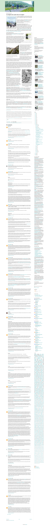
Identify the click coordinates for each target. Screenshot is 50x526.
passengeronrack (38, 441)
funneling (36, 416)
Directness (35, 190)
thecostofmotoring (39, 433)
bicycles (38, 361)
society (42, 379)
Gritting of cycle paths (36, 200)
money (41, 373)
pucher (37, 401)
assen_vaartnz (36, 389)
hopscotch (39, 453)
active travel (37, 446)
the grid (42, 419)
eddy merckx (40, 451)
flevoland (42, 427)
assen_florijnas (35, 412)
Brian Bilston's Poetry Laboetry (38, 334)
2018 (35, 117)
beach (35, 405)
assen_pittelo (35, 423)
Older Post (31, 519)
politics (42, 388)
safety (41, 362)
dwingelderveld (35, 427)
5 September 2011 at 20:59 (11, 211)
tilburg (42, 433)
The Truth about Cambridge (37, 264)
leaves (37, 428)
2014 (35, 121)
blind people (38, 405)
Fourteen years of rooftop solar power (38, 342)
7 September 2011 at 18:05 (11, 370)
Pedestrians (35, 164)
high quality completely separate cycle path (11, 70)
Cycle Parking (35, 210)
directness (41, 360)
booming (40, 436)
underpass (42, 393)
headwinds (42, 416)
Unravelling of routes (36, 185)
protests (42, 441)
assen (35, 354)
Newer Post (7, 519)
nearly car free (41, 418)
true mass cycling (17, 85)
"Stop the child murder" (37, 177)
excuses (43, 365)
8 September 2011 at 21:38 (11, 463)
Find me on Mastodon (36, 287)
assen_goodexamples (37, 358)
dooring (35, 451)
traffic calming (39, 420)
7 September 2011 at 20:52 (11, 383)
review (42, 368)
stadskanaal (42, 460)
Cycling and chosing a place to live (39, 131)
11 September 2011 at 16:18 (11, 504)
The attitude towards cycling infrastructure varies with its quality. (40, 60)
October (36, 126)
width (34, 421)
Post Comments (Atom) (11, 520)
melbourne (38, 418)
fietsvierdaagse (40, 415)
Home (19, 519)
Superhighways (36, 180)
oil (37, 429)
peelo (41, 429)
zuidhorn (39, 445)
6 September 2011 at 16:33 (11, 271)
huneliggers (35, 367)
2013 (35, 122)
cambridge (41, 364)
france (43, 415)
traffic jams (43, 420)
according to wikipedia (25, 258)
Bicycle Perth (36, 307)
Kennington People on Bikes (38, 312)
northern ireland (35, 457)
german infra (42, 406)
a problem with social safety (17, 117)
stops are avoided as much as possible (16, 276)
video (37, 355)
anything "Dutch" (38, 231)
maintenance (37, 373)
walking (43, 462)
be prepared (38, 447)
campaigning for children (39, 371)
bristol (42, 423)
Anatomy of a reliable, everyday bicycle (40, 90)
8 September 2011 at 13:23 (11, 436)
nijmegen (35, 429)
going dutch (35, 375)
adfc (43, 434)
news (39, 379)
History (35, 186)
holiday (39, 375)
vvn (34, 434)
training (38, 402)
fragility (35, 406)
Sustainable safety (36, 169)
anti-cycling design (39, 394)
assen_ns (43, 404)
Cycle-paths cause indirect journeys (38, 255)
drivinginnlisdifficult (36, 414)
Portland (23, 482)
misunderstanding (36, 408)
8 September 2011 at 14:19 (11, 446)
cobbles (40, 449)
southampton (35, 460)
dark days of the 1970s (28, 399)
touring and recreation (41, 357)
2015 (35, 120)
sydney (40, 419)
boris (41, 377)
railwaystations (36, 364)
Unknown (9, 506)
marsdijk (35, 418)
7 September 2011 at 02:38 (11, 314)
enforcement (41, 395)
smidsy (40, 410)
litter (42, 417)
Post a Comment (9, 514)
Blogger (26, 524)
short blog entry (20, 449)
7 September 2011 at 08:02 (11, 319)
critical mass (42, 425)
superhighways (37, 374)
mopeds (39, 408)
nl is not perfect (38, 362)
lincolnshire (40, 428)
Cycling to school (37, 138)
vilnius (41, 462)
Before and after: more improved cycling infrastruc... (39, 136)
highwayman (9, 204)
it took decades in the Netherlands (38, 253)
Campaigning (35, 174)
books (38, 436)
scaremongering (36, 243)
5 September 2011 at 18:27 (11, 186)
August (36, 145)
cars (34, 361)
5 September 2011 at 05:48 (11, 148)
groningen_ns (39, 416)
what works (38, 356)
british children (40, 382)
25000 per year (8, 89)
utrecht (35, 394)
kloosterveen (35, 387)
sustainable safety (41, 443)
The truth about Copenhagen (39, 79)
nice (28, 278)
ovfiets (35, 441)
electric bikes (38, 390)
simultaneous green (37, 397)
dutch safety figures (41, 386)
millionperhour (39, 440)
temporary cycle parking (36, 444)
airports (40, 446)
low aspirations (39, 387)
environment (37, 378)
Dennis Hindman (10, 244)
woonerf (40, 421)
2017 (35, 118)
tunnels (38, 393)
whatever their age (25, 103)
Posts (36, 290)
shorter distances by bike (41, 384)
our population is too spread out (38, 251)
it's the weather (36, 254)
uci (36, 462)
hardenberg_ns (35, 453)
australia (41, 374)
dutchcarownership (36, 395)
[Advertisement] (19, 517)
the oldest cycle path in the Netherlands (18, 389)
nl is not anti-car (37, 391)
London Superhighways (36, 269)
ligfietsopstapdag (35, 455)
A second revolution (36, 161)
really (27, 278)
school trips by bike (41, 431)
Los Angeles (18, 33)
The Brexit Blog (37, 339)
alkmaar (42, 446)
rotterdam (42, 442)
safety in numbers (41, 430)
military (42, 428)
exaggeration (41, 378)
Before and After (36, 188)
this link (13, 111)
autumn (39, 412)
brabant (43, 436)
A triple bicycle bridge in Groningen (39, 129)
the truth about (35, 420)
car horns (35, 449)
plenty (25, 278)
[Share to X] (14, 121)
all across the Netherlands (15, 284)
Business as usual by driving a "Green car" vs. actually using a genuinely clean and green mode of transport (41, 96)
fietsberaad (38, 399)
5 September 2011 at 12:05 (11, 169)
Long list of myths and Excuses (37, 247)
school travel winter (36, 431)
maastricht (42, 455)
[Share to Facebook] (15, 121)
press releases (36, 376)
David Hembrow (10, 171)
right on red (39, 458)
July (36, 146)
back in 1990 (16, 102)
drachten (37, 451)
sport (42, 397)
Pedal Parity (36, 304)
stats (41, 361)
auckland (36, 447)
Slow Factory (9, 448)
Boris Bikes (35, 271)
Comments (36, 291)
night (35, 388)
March (36, 150)
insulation (42, 453)
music (43, 387)
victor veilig (39, 462)
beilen (41, 447)
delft (35, 438)
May (36, 148)
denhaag (37, 438)
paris (39, 429)
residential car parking (38, 442)
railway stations (22, 88)
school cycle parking (36, 410)
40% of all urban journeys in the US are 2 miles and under (24, 262)
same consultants (23, 107)
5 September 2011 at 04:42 (11, 141)
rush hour (38, 381)
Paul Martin (9, 143)
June (36, 147)
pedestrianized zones (36, 239)
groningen (39, 365)
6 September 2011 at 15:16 (11, 255)
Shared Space (35, 232)
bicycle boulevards (19, 482)
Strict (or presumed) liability (37, 240)
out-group (43, 391)
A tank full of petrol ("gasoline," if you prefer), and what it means (40, 102)
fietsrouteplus (42, 390)
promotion (40, 367)
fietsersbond (35, 379)
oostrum (39, 457)
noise (40, 391)
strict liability (40, 432)
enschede (40, 438)
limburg (40, 417)
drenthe (35, 365)
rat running (40, 401)
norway (42, 408)
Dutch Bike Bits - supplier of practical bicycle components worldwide (39, 296)
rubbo (37, 459)
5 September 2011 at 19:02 (11, 202)
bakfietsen (42, 412)
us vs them (37, 403)
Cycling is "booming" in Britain (37, 256)
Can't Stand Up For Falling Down (38, 318)
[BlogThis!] (13, 121)
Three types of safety (40, 106)
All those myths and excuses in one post (40, 55)
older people (38, 388)
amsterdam (38, 377)
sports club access (36, 432)
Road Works (35, 213)
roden (41, 458)
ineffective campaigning (39, 369)
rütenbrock (37, 430)
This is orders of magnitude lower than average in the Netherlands (13, 31)
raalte (34, 442)
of (26, 278)
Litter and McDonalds (38, 135)
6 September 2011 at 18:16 (11, 296)
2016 (35, 119)
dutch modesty (41, 414)
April (36, 149)
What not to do (35, 227)
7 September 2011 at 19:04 (11, 378)
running (40, 459)
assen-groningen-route (39, 404)
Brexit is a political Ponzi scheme (38, 350)
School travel (35, 206)
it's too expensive (36, 250)
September (37, 127)
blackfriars (36, 436)
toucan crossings (41, 444)
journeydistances (36, 417)
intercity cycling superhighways (24, 274)
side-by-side (41, 392)
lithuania (39, 455)
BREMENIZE (36, 302)
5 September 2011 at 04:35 (11, 137)
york (41, 434)
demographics (35, 386)
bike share (41, 389)
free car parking (38, 406)
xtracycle (42, 403)
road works (38, 368)
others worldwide (38, 272)
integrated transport (38, 366)
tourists (35, 462)
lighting (40, 399)
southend (39, 460)
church (38, 449)
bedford (38, 423)
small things (36, 363)
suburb (42, 381)
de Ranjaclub (36, 332)
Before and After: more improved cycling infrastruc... (39, 144)
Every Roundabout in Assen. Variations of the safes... (39, 132)
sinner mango (40, 359)
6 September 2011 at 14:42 (11, 242)
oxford (41, 457)
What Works (35, 178)
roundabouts (35, 384)
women (37, 421)
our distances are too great (37, 252)
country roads (38, 425)
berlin (40, 423)
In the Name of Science (37, 330)
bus (43, 382)
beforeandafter (36, 382)
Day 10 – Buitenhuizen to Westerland (38, 323)
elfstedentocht (39, 427)
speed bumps (35, 443)
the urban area (26, 20)
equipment (43, 438)
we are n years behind (38, 434)
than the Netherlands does (27, 308)
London (35, 270)
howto (39, 380)
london (41, 363)
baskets (43, 394)
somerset (37, 419)
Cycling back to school (38, 128)
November (37, 125)
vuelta (39, 403)
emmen (42, 451)
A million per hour (36, 171)
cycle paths (41, 354)
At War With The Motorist (38, 309)
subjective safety (36, 360)
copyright (35, 425)
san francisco (42, 459)
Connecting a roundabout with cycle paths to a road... (39, 134)
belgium (43, 447)
